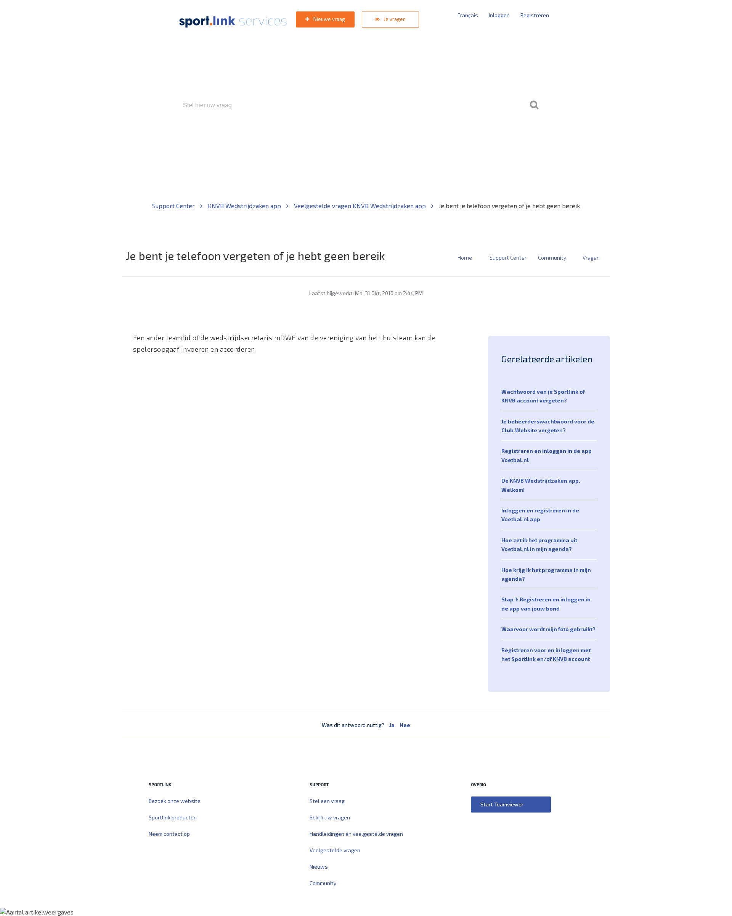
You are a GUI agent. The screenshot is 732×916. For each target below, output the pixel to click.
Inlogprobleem (408, 138)
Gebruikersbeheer (457, 138)
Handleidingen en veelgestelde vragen (356, 833)
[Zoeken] (534, 105)
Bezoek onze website (175, 801)
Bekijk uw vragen (330, 817)
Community (552, 257)
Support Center (174, 205)
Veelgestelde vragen (335, 850)
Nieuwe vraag (328, 19)
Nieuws (319, 866)
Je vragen (394, 19)
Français (468, 15)
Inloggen (499, 15)
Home (465, 257)
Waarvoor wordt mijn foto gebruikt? (548, 629)
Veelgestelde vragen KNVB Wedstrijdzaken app (360, 205)
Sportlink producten (173, 817)
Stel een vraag (327, 801)
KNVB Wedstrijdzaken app (245, 205)
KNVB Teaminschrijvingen (349, 138)
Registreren (534, 15)
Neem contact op (169, 833)
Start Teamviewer (501, 804)
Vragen (591, 257)
